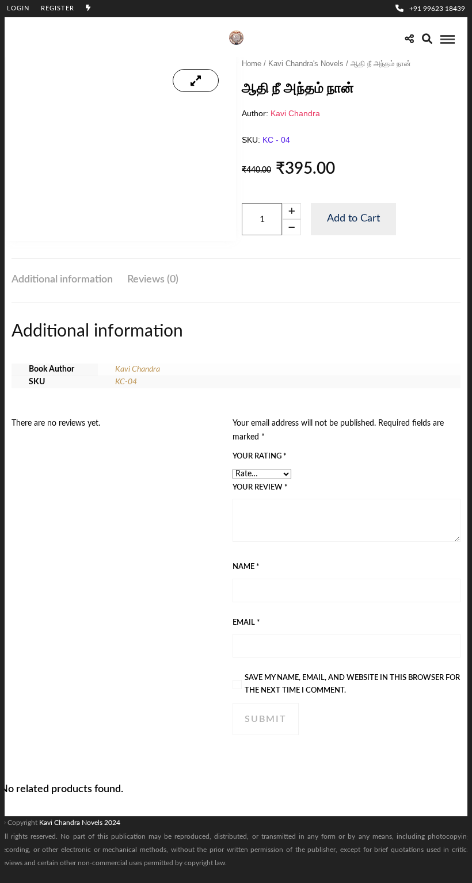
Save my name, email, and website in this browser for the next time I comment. (352, 684)
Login (18, 8)
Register (57, 8)
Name (246, 567)
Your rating (260, 456)
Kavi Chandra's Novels (306, 63)
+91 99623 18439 (437, 8)
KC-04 (126, 382)
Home (251, 63)
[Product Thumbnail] (196, 80)
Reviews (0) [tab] (152, 279)
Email (246, 622)
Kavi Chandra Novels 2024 (79, 822)
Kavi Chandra (295, 113)
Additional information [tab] (62, 279)
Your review (260, 487)
